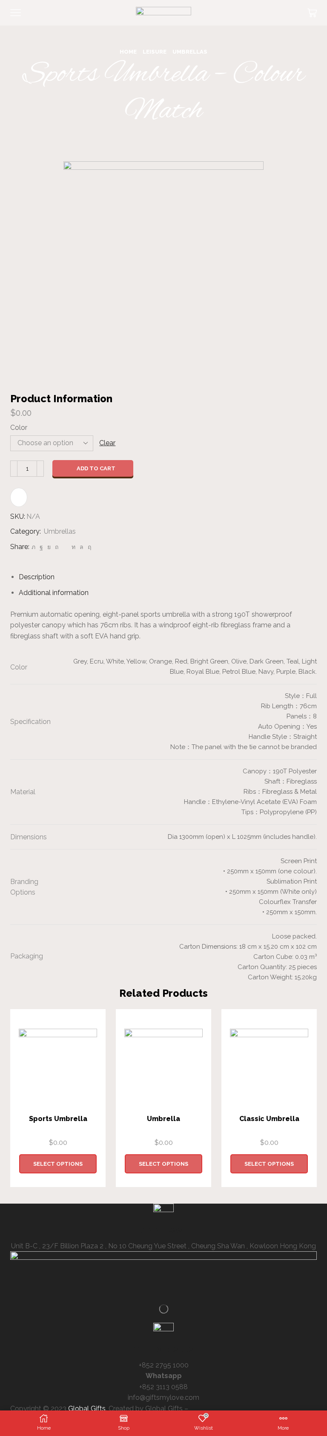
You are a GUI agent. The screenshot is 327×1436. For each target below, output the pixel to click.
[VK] (49, 547)
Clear (107, 443)
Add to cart (96, 468)
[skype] (88, 547)
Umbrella (163, 1119)
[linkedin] (73, 547)
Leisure (154, 52)
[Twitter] (33, 547)
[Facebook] (41, 547)
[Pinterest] (56, 547)
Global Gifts (87, 1409)
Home (128, 52)
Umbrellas (189, 52)
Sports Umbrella (58, 1119)
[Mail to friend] (64, 547)
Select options (58, 1164)
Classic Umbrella (269, 1119)
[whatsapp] (81, 547)
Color (18, 427)
